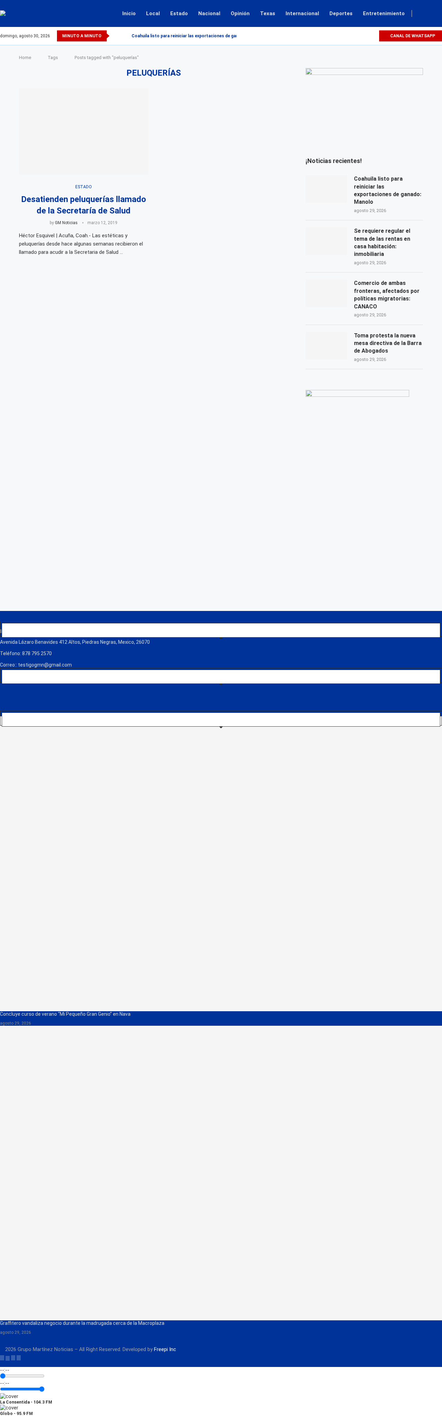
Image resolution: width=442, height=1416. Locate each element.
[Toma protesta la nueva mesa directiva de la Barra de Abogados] (326, 346)
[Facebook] (349, 36)
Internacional (302, 13)
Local (153, 13)
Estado (179, 13)
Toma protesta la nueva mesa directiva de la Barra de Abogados (388, 343)
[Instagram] (365, 36)
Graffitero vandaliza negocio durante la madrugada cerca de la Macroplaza (82, 1323)
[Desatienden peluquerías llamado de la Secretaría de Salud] (83, 131)
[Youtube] (373, 36)
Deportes (341, 13)
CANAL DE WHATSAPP (412, 36)
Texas (267, 13)
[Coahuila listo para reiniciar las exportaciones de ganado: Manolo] (326, 189)
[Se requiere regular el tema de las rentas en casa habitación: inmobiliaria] (326, 241)
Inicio (129, 13)
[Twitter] (357, 36)
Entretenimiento (384, 13)
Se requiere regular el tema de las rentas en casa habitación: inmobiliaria (382, 242)
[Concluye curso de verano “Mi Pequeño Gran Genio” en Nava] (221, 863)
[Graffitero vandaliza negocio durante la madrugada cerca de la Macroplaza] (221, 1173)
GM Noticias (66, 222)
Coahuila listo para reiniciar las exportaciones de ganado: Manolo (197, 36)
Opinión (240, 13)
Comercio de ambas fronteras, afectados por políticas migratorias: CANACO (387, 294)
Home (25, 57)
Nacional (209, 13)
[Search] (438, 13)
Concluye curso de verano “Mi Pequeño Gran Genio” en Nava (65, 1014)
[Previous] (116, 35)
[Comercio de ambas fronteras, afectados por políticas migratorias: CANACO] (326, 293)
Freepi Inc (165, 1349)
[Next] (125, 35)
